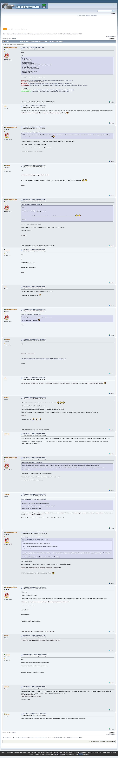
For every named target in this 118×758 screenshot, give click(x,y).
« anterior (108, 36)
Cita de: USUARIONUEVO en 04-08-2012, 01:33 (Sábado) (33, 499)
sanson (7, 165)
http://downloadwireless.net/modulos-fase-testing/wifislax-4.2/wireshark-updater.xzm (53, 90)
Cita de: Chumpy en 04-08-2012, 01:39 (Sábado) (31, 536)
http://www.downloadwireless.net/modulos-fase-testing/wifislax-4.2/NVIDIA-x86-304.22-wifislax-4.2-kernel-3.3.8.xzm (58, 85)
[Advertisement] (59, 24)
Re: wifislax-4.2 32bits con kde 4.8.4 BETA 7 (34, 105)
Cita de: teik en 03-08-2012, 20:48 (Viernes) (30, 132)
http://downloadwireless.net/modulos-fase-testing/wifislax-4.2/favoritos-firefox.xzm (51, 91)
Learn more (86, 754)
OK (80, 754)
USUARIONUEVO (58, 33)
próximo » (113, 36)
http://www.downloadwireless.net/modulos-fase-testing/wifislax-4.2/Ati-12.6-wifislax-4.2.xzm (50, 83)
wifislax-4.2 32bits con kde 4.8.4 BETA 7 (33, 47)
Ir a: (90, 741)
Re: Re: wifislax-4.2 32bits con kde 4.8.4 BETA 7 (35, 654)
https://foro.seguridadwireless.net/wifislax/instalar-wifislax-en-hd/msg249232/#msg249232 (43, 358)
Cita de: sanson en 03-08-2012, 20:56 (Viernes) (31, 204)
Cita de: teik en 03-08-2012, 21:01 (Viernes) (30, 314)
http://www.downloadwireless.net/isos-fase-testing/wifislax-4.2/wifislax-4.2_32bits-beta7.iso (50, 80)
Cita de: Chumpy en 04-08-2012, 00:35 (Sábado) (31, 462)
